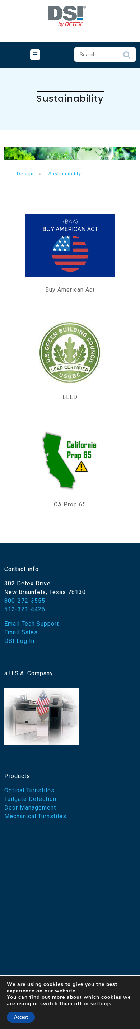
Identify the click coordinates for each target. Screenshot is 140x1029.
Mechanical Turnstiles (35, 816)
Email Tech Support (31, 623)
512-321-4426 (24, 609)
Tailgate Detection (30, 799)
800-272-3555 (24, 600)
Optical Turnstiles (29, 790)
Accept (21, 1017)
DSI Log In (19, 641)
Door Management (30, 807)
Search (127, 56)
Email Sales (21, 632)
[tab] (35, 54)
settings (101, 1004)
